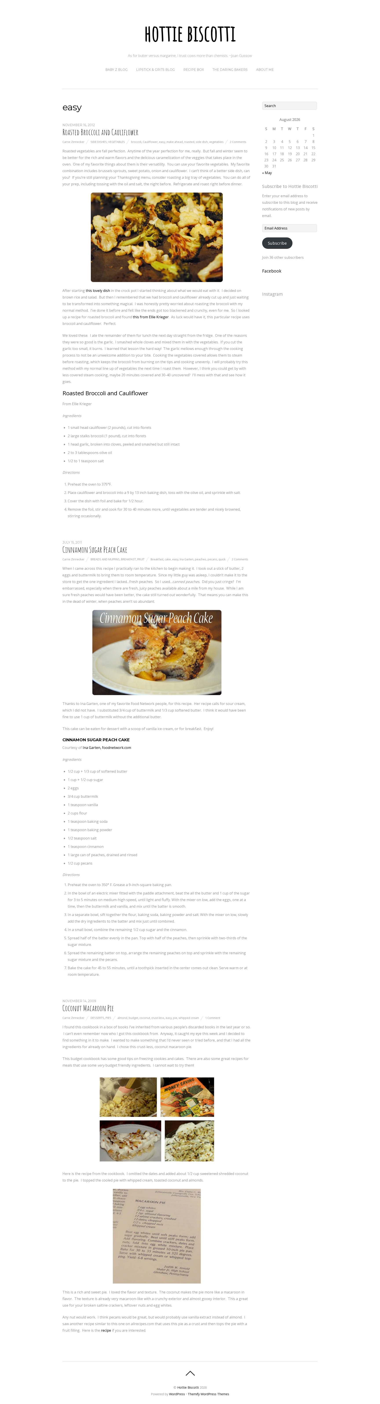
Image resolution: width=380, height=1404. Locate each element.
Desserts (97, 1018)
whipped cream (189, 1018)
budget (133, 1018)
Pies (108, 1018)
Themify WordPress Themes (208, 1394)
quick (222, 559)
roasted (189, 142)
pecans (212, 559)
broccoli (136, 142)
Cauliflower (150, 142)
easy (162, 142)
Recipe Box (193, 70)
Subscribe (277, 243)
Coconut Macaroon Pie (88, 1008)
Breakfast (128, 559)
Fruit (140, 559)
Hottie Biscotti (188, 1387)
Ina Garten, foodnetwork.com (107, 747)
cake (168, 559)
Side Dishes (99, 142)
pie (175, 1018)
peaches (200, 559)
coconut (144, 1018)
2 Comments (238, 142)
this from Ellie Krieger (151, 317)
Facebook (271, 271)
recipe (106, 1330)
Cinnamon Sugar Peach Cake (94, 549)
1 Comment (212, 1018)
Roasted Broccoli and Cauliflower (100, 132)
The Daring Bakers (230, 70)
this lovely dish (98, 290)
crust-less (157, 1018)
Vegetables (116, 142)
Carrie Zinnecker (73, 142)
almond (122, 1018)
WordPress (177, 1394)
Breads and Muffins (105, 559)
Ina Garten (187, 559)
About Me (265, 70)
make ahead (174, 142)
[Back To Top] (190, 1373)
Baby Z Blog (116, 70)
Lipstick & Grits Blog (155, 70)
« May (267, 172)
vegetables (216, 142)
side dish (202, 142)
